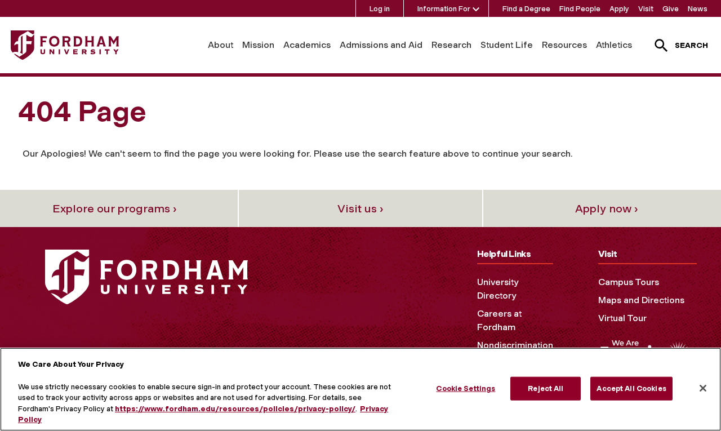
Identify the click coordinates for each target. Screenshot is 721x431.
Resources (564, 44)
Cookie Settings (465, 388)
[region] (360, 389)
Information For (443, 9)
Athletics (614, 44)
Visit (645, 9)
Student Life (506, 44)
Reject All (545, 388)
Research (451, 44)
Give (670, 9)
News (697, 9)
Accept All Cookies (631, 388)
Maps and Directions (641, 300)
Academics (307, 44)
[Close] (703, 388)
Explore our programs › (114, 208)
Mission (258, 44)
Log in (380, 9)
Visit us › (360, 208)
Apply (619, 9)
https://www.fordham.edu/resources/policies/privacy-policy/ (235, 409)
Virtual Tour (622, 318)
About (220, 44)
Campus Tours (628, 282)
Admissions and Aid (381, 44)
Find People (579, 9)
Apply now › (606, 208)
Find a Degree (526, 9)
